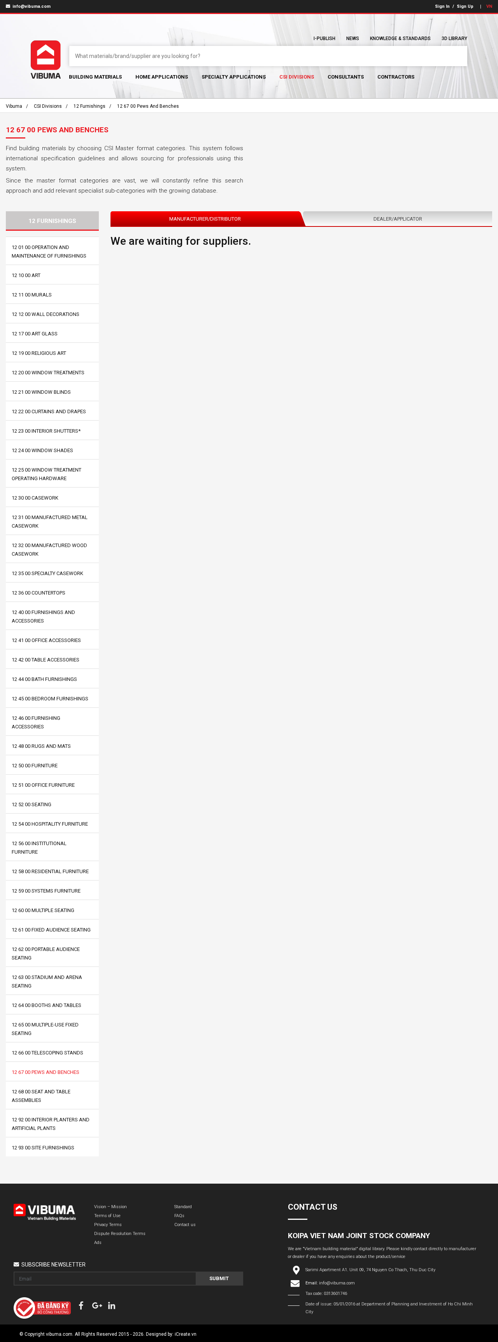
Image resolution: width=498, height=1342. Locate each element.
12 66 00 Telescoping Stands (47, 1053)
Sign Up (465, 6)
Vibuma (14, 106)
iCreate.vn (185, 1334)
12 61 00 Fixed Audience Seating (51, 930)
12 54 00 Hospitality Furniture (50, 824)
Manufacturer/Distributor (205, 219)
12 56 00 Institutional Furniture (39, 847)
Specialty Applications (234, 77)
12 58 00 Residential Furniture (50, 871)
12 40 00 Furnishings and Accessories (43, 616)
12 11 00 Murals (32, 295)
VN (489, 6)
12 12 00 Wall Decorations (45, 314)
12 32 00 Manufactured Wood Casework (49, 549)
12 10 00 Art (26, 275)
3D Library (454, 38)
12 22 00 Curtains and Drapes (49, 411)
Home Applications (161, 77)
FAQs (179, 1215)
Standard (183, 1206)
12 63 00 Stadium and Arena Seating (47, 981)
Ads (98, 1242)
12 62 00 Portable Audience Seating (46, 953)
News (352, 38)
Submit (219, 1278)
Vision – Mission (110, 1206)
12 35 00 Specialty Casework (47, 573)
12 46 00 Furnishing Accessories (36, 722)
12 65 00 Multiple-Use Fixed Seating (45, 1029)
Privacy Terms (108, 1224)
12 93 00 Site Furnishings (43, 1148)
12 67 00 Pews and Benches (148, 106)
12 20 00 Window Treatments (48, 372)
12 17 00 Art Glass (35, 334)
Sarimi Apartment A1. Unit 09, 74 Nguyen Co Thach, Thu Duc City (370, 1269)
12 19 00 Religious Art (39, 353)
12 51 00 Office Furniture (43, 785)
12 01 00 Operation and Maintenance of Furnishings (49, 251)
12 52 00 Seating (31, 804)
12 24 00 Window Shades (42, 450)
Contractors (395, 77)
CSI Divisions (296, 77)
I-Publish (324, 38)
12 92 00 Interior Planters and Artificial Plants (50, 1124)
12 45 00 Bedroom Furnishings (50, 699)
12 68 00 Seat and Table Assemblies (41, 1096)
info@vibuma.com (31, 6)
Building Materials (95, 77)
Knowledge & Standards (400, 38)
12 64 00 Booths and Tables (46, 1005)
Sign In (442, 6)
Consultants (346, 77)
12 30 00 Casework (35, 498)
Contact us (185, 1224)
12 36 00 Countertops (38, 593)
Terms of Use (107, 1215)
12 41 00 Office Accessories (46, 640)
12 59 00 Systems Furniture (46, 891)
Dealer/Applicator (398, 219)
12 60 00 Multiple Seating (43, 910)
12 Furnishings (89, 106)
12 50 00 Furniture (35, 765)
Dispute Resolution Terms (120, 1233)
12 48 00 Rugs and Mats (41, 746)
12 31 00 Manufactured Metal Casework (50, 521)
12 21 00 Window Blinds (41, 392)
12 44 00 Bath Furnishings (44, 679)
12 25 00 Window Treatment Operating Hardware (46, 474)
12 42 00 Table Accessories (45, 660)
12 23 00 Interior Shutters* (46, 431)
